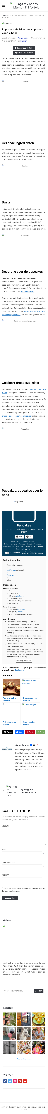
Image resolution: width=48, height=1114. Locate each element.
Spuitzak (10, 575)
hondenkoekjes (27, 291)
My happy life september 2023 (28, 791)
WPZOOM (24, 1109)
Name (4, 849)
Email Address (8, 862)
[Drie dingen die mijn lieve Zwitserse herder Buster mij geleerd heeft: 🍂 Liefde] (24, 1033)
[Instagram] (37, 745)
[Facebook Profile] (31, 745)
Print (20, 536)
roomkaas (21, 609)
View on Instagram (24, 1059)
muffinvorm (11, 570)
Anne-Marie (23, 38)
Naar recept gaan (25, 48)
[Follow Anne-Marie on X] (34, 745)
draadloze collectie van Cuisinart (16, 416)
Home (4, 15)
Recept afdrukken (25, 53)
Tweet (9, 732)
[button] (3, 6)
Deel (20, 732)
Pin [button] (30, 536)
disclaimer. (19, 670)
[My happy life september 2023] (12, 791)
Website (5, 875)
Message (5, 826)
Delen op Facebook (24, 660)
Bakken (23, 41)
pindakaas (20, 596)
